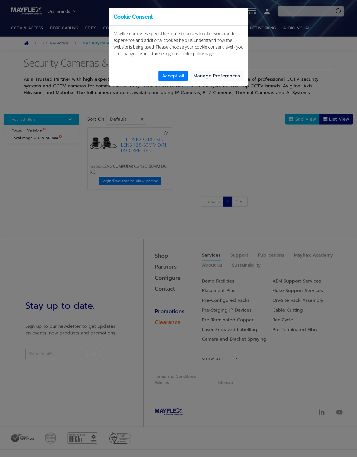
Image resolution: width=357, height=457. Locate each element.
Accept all (173, 76)
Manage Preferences (217, 76)
